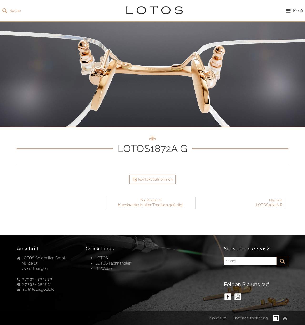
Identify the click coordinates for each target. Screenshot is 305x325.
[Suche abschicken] (282, 261)
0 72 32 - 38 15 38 (37, 279)
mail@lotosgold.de (38, 289)
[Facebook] (228, 296)
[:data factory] (275, 318)
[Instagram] (238, 296)
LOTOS (101, 258)
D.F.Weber (104, 268)
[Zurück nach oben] (285, 318)
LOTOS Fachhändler (113, 263)
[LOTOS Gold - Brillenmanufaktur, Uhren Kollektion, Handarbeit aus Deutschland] (153, 10)
